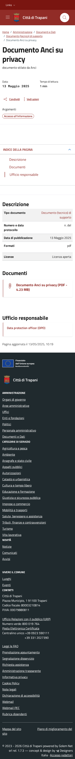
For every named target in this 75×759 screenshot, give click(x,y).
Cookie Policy (10, 683)
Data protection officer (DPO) (26, 328)
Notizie (7, 546)
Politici (6, 424)
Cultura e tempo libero (17, 485)
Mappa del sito (11, 729)
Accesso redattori (61, 755)
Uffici (5, 412)
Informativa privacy (15, 677)
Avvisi (6, 559)
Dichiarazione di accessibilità (21, 695)
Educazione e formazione (18, 491)
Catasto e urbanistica (16, 479)
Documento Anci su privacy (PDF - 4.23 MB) (41, 287)
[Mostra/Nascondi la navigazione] (7, 17)
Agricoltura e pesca (14, 448)
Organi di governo (14, 399)
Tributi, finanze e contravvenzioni (24, 522)
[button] (11, 5)
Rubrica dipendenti (14, 714)
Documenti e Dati (13, 436)
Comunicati (9, 552)
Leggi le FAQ (10, 646)
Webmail (8, 701)
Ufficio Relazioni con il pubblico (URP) (26, 619)
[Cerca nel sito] (64, 17)
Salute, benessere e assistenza (22, 516)
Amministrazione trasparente (21, 670)
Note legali (9, 689)
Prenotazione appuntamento (21, 652)
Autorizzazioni (11, 473)
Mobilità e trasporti (14, 510)
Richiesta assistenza (15, 664)
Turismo (7, 528)
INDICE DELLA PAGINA (18, 149)
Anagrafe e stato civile (17, 460)
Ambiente (8, 454)
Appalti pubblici (12, 467)
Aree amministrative (15, 405)
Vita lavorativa (11, 534)
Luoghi (6, 578)
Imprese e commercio (16, 504)
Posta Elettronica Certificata (20, 628)
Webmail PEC (11, 708)
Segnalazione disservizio (18, 658)
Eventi (6, 585)
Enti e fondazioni (13, 418)
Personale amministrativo (19, 430)
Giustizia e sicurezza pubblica (21, 497)
